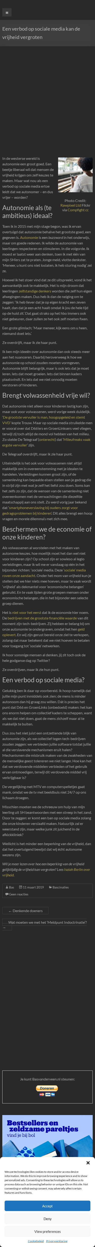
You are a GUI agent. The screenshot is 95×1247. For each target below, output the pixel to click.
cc (87, 210)
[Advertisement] (47, 96)
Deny (48, 1219)
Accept (47, 1206)
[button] (88, 1162)
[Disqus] (47, 994)
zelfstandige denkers (35, 291)
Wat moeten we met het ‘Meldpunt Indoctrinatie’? (44, 924)
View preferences (47, 1231)
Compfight (76, 210)
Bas (11, 887)
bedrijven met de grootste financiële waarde (42, 618)
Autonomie (29, 237)
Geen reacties (18, 894)
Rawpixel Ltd (70, 205)
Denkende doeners (25, 910)
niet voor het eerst (26, 612)
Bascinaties (61, 887)
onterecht (47, 439)
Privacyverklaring (56, 1241)
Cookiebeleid (36, 1241)
